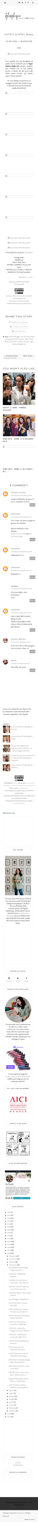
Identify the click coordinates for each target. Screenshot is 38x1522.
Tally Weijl (29, 339)
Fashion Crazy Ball (18, 534)
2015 (8, 1244)
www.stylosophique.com (23, 788)
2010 (8, 1417)
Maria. (14, 661)
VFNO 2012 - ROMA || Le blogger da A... (18, 440)
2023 (8, 1221)
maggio (12, 1399)
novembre (13, 1259)
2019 (8, 1233)
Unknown (15, 514)
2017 (8, 1239)
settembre (13, 1265)
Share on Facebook (20, 322)
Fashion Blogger (14, 337)
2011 (8, 1414)
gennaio (12, 1411)
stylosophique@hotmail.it (19, 803)
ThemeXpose (20, 1513)
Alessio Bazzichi (29, 277)
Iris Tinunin (25, 337)
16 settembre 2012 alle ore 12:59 (21, 570)
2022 (8, 1224)
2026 (8, 1212)
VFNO (6, 342)
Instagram (9, 981)
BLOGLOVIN (14, 282)
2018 (8, 1236)
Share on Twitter (20, 327)
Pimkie (21, 339)
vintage (26, 342)
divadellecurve (18, 492)
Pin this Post (20, 331)
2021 (8, 1227)
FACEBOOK (19, 284)
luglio (11, 1393)
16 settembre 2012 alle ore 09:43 (21, 496)
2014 (8, 1247)
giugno (11, 1396)
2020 (9, 1230)
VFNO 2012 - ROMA (16, 342)
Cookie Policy (18, 1465)
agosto (11, 1390)
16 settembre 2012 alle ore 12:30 (21, 552)
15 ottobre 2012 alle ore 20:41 (20, 664)
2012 (8, 1253)
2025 (8, 1215)
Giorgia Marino (18, 639)
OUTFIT (16, 339)
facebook (26, 981)
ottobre (12, 1262)
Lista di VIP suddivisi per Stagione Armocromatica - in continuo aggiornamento (21, 748)
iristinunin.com (13, 1029)
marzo (11, 1405)
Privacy (18, 1463)
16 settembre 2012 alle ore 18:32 (21, 613)
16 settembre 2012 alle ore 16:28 (21, 589)
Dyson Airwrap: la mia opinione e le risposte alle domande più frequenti (23, 758)
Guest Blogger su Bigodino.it (19, 1299)
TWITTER (24, 282)
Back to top (29, 1519)
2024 (8, 1218)
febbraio (12, 1408)
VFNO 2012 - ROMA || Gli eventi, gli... (18, 470)
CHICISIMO (28, 253)
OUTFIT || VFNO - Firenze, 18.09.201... (15, 409)
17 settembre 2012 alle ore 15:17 (21, 642)
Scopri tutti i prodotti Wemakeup (18, 1077)
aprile (11, 1402)
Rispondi (32, 504)
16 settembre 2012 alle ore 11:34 (21, 517)
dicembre (12, 1256)
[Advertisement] (18, 831)
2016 (8, 1242)
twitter (17, 981)
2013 (8, 1250)
